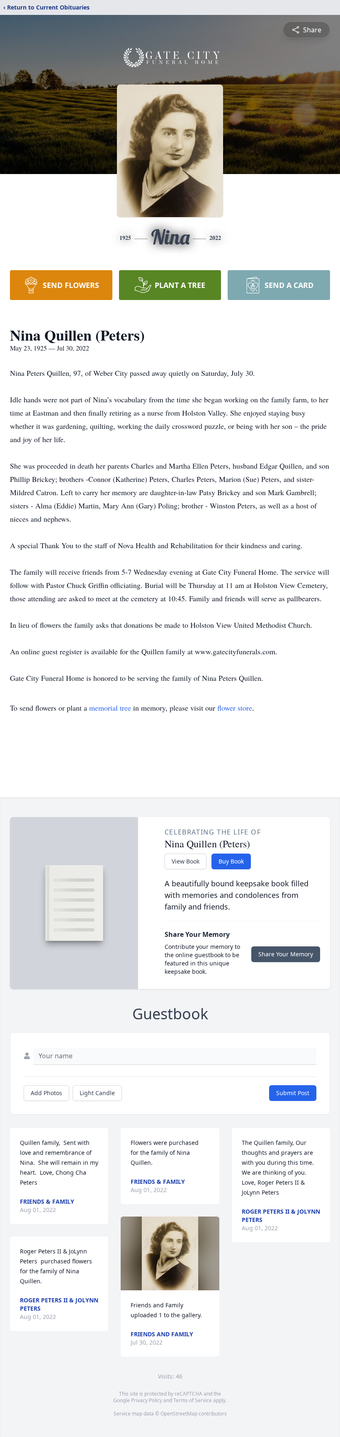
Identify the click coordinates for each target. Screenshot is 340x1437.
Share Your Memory (285, 954)
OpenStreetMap (178, 1413)
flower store (234, 708)
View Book (185, 861)
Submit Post (292, 1093)
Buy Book (231, 861)
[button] (170, 1253)
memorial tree (110, 708)
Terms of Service (192, 1400)
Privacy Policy (146, 1400)
